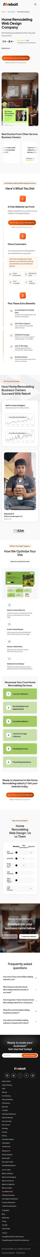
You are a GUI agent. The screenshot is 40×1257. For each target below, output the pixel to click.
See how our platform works (20, 561)
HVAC (4, 1088)
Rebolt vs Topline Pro (8, 1184)
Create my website (28, 936)
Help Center (5, 1218)
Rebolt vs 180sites (7, 1173)
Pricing (4, 1221)
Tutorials (4, 1225)
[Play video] (20, 481)
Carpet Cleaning (7, 1085)
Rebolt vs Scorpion (8, 1181)
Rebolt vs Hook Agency (9, 1177)
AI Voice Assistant (7, 1154)
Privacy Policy (20, 1253)
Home (4, 12)
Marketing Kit (6, 1158)
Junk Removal (6, 1146)
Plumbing (5, 1128)
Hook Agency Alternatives (10, 1199)
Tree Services (6, 1103)
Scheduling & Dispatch (9, 1165)
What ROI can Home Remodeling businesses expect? (16, 1011)
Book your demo (29, 1055)
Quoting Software (7, 1162)
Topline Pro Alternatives (9, 1206)
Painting (4, 1092)
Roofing (4, 1132)
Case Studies (6, 1228)
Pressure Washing (7, 1099)
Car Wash (5, 1110)
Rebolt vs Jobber (7, 1188)
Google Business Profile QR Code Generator (15, 1240)
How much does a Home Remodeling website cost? (18, 978)
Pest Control (6, 1125)
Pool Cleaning (6, 1096)
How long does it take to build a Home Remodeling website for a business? (18, 1001)
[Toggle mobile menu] (35, 4)
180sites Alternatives (8, 1195)
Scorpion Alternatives (8, 1202)
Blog (3, 1214)
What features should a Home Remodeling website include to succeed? (16, 989)
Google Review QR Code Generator (13, 1236)
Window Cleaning (7, 1117)
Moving (4, 1136)
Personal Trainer (7, 1121)
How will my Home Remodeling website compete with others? (16, 1021)
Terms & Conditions (8, 1253)
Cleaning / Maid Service (9, 1114)
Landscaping (6, 1143)
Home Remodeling (7, 1139)
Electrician (5, 1107)
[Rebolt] (10, 4)
